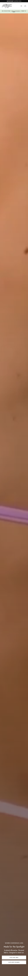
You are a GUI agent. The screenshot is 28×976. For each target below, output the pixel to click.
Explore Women (14, 962)
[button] (21, 6)
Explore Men (14, 957)
